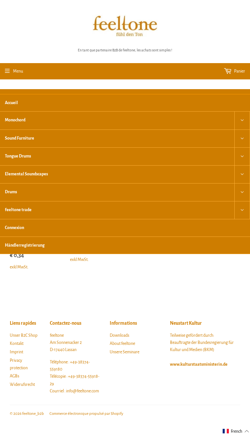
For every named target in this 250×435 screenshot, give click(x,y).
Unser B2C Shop (23, 335)
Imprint (16, 352)
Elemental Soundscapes (26, 174)
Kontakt (16, 343)
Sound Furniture (19, 138)
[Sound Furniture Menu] (242, 138)
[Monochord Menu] (242, 120)
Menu (18, 71)
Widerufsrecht (22, 384)
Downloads (119, 335)
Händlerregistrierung (25, 245)
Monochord (15, 120)
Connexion (14, 227)
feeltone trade (18, 210)
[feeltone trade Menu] (242, 210)
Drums (11, 192)
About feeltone (122, 343)
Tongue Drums (18, 156)
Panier (239, 71)
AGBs (14, 376)
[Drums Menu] (242, 192)
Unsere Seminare (124, 352)
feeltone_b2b (33, 414)
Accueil (11, 103)
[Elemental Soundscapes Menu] (242, 174)
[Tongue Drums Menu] (242, 156)
